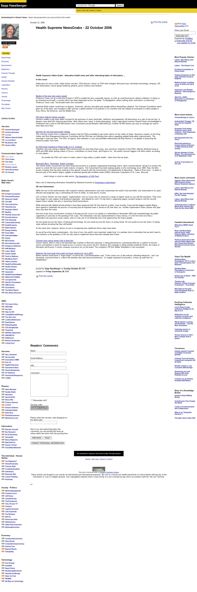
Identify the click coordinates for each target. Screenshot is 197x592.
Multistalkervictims (12, 527)
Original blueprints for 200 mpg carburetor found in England (185, 76)
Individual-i (9, 471)
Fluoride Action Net (12, 215)
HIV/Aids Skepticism (12, 333)
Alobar (7, 238)
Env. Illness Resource (13, 293)
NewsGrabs (6, 58)
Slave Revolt (10, 541)
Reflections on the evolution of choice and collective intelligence (184, 316)
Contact (98, 10)
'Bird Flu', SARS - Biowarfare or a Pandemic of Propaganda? (184, 98)
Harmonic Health (11, 199)
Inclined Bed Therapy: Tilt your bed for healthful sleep (184, 123)
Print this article (160, 22)
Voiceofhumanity (11, 464)
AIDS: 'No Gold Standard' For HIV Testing (184, 194)
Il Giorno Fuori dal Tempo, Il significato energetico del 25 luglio (185, 360)
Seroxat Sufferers (11, 407)
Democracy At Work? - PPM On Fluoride (185, 276)
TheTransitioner (11, 501)
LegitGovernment (12, 509)
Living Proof (10, 343)
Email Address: (36, 358)
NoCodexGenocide (12, 243)
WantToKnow (10, 442)
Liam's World (10, 251)
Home (79, 10)
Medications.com (11, 418)
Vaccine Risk (10, 357)
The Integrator (10, 269)
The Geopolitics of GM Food (87, 176)
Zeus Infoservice (11, 204)
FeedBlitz (189, 38)
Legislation (5, 85)
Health (4, 77)
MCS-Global (9, 241)
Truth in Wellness (11, 256)
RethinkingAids (11, 325)
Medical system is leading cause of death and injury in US (184, 84)
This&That (9, 330)
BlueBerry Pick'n (11, 259)
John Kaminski (11, 511)
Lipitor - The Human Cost (184, 65)
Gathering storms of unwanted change (182, 330)
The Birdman (10, 514)
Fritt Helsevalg (10, 220)
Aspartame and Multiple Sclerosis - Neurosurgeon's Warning (185, 91)
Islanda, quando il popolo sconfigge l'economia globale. (184, 352)
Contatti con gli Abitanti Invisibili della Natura (184, 379)
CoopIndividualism (12, 469)
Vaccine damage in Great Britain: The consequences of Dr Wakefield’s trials (185, 154)
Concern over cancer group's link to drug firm (54, 241)
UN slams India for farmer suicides (50, 117)
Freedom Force (11, 493)
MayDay (8, 212)
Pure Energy (9, 563)
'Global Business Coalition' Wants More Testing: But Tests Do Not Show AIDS (185, 206)
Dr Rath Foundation (12, 194)
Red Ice (8, 517)
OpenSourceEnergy (12, 573)
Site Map (5, 53)
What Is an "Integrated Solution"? (183, 413)
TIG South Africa (11, 304)
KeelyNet (8, 565)
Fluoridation (10, 287)
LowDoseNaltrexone (13, 320)
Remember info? (40, 400)
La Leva (8, 135)
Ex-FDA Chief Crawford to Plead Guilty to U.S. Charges (59, 147)
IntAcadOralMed (11, 235)
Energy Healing (11, 230)
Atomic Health (10, 254)
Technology (6, 101)
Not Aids (8, 309)
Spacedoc (9, 394)
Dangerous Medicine (13, 246)
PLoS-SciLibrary (11, 434)
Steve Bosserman (11, 169)
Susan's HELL (10, 145)
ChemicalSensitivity (12, 222)
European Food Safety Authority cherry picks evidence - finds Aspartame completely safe (185, 131)
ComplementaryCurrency (14, 544)
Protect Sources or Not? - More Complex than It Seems (184, 336)
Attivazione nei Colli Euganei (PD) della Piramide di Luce (182, 373)
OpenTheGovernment (13, 524)
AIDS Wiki (9, 307)
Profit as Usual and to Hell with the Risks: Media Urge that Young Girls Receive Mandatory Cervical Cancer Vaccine (185, 243)
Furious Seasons (11, 402)
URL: (32, 365)
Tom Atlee (9, 162)
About (92, 10)
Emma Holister (10, 164)
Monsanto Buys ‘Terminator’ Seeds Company (55, 164)
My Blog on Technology (14, 581)
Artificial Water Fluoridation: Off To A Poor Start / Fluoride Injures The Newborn (185, 261)
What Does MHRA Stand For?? (184, 226)
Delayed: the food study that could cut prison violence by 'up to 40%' (64, 253)
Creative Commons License (109, 472)
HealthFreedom (11, 225)
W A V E (8, 362)
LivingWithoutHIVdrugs (14, 314)
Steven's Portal (11, 445)
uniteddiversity (11, 498)
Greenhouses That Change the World (185, 402)
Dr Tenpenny (10, 373)
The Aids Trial (10, 317)
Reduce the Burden (12, 340)
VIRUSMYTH (9, 335)
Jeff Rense (9, 496)
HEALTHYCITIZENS (12, 277)
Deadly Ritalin (10, 392)
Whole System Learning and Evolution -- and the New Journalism (184, 323)
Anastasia (9, 479)
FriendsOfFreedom (12, 196)
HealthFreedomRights (13, 274)
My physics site (11, 142)
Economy (5, 62)
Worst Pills (9, 400)
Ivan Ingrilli (9, 156)
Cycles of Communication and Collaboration (184, 407)
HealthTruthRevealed (13, 264)
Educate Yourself (11, 429)
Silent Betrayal (10, 389)
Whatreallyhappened (13, 491)
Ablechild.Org (10, 207)
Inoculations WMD (12, 360)
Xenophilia (9, 437)
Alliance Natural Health (13, 137)
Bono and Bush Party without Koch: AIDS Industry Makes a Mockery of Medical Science (184, 233)
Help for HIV (9, 312)
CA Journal (9, 172)
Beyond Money (11, 549)
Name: (33, 351)
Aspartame (9, 272)
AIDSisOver (9, 338)
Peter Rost (9, 413)
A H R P (8, 405)
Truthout (8, 506)
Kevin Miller (9, 233)
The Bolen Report (12, 290)
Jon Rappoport (11, 461)
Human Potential (8, 81)
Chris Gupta (9, 159)
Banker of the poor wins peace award (51, 96)
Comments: (35, 373)
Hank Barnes (10, 322)
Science (4, 93)
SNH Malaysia (10, 248)
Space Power (10, 568)
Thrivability (9, 551)
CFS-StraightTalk (11, 327)
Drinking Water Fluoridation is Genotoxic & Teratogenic (184, 270)
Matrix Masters (10, 228)
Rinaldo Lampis (11, 167)
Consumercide (10, 280)
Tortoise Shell (10, 466)
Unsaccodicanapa (12, 132)
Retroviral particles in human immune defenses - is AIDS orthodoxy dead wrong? (185, 145)
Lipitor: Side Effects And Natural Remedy (184, 60)
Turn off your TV (11, 504)
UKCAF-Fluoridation (13, 282)
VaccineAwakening (12, 370)
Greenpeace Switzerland (105, 182)
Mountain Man (10, 474)
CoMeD (8, 378)
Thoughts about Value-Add (185, 418)
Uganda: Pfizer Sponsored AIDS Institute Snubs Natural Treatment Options (185, 182)
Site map (85, 10)
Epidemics (5, 69)
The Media (5, 104)
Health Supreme (8, 43)
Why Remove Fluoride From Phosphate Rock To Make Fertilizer (184, 290)
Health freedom (11, 267)
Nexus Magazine (11, 440)
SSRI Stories (10, 285)
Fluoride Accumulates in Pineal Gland (184, 70)
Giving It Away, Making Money (183, 396)
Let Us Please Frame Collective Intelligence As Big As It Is (184, 308)
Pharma (4, 89)
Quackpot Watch (11, 209)
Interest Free (10, 546)
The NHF (8, 202)
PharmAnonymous (12, 415)
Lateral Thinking (11, 477)
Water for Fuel (10, 576)
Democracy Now (11, 519)
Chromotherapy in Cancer (184, 117)
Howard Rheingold (12, 129)
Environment (6, 65)
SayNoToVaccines (12, 365)
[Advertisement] (60, 52)
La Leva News (10, 140)
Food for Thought (8, 73)
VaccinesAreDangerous (14, 375)
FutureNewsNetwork (13, 447)
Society (4, 97)
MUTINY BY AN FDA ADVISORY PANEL (53, 132)
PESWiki (8, 578)
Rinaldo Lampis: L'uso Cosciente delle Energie (184, 366)
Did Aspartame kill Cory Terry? (184, 138)
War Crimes (6, 108)
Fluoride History (11, 217)
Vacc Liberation (11, 354)
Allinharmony (10, 522)
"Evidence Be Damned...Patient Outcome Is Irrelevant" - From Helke (185, 283)
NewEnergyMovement (13, 571)
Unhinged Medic (11, 410)
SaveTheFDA (10, 397)
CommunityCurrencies (13, 538)
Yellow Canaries (11, 261)
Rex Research (10, 432)
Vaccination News (12, 367)
